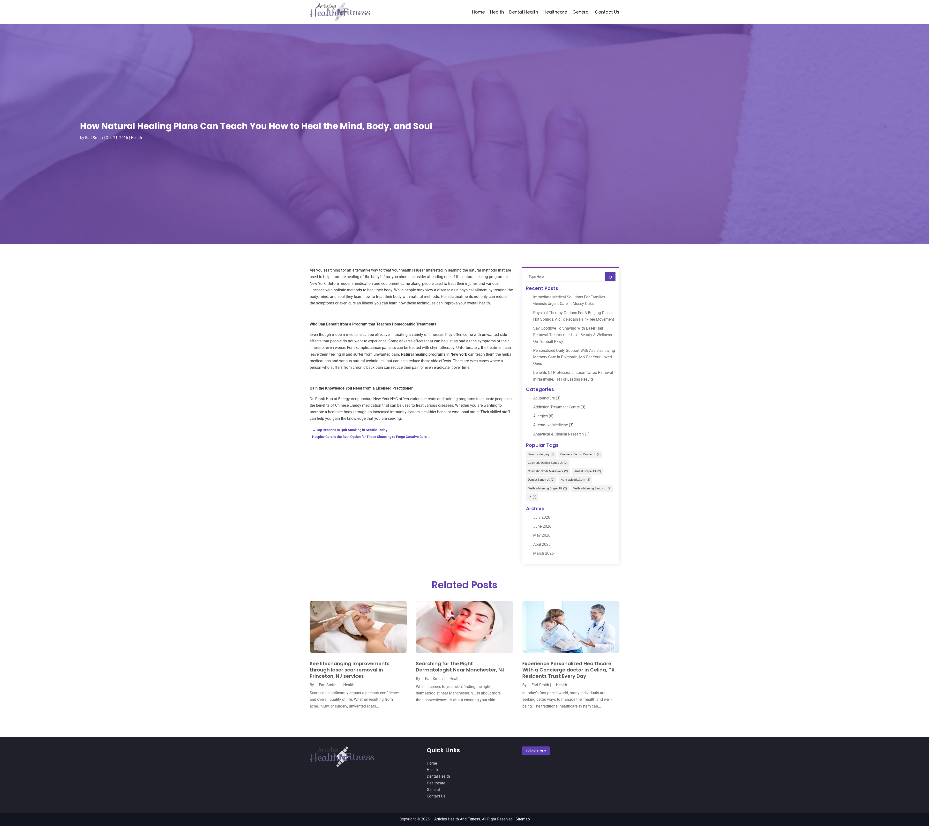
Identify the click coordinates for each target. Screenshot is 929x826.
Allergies (540, 416)
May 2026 (541, 535)
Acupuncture (544, 398)
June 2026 (542, 526)
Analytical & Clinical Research (558, 434)
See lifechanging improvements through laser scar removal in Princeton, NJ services (350, 669)
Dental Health (523, 12)
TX (532, 497)
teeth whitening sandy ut (592, 488)
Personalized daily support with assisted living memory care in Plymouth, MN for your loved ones (574, 357)
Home (478, 12)
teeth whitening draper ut (547, 488)
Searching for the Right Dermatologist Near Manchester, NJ (460, 666)
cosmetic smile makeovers (548, 471)
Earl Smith (94, 137)
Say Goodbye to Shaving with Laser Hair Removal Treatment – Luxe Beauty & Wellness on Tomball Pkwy (572, 335)
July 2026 (541, 517)
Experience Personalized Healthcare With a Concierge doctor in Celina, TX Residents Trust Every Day (568, 669)
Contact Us (607, 12)
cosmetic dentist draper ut (580, 454)
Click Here (536, 751)
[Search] (610, 276)
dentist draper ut (587, 471)
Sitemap (523, 819)
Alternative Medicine (550, 425)
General (581, 12)
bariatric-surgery (541, 454)
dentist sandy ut (541, 479)
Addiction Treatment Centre (556, 407)
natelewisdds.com (575, 479)
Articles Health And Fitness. (457, 819)
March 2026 (543, 553)
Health (497, 12)
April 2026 (542, 544)
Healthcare (555, 12)
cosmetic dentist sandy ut (548, 463)
